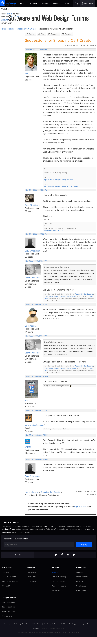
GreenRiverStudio (32, 205)
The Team (6, 572)
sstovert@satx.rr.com (34, 425)
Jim (26, 74)
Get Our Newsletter (10, 581)
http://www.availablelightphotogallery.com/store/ (61, 186)
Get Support (65, 624)
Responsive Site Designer (84, 294)
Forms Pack (31, 577)
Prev (69, 45)
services (22, 529)
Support (56, 3)
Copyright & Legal (78, 624)
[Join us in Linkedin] (74, 554)
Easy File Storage (59, 581)
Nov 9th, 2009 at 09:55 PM (36, 234)
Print (42, 34)
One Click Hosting (59, 577)
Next (92, 45)
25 (84, 45)
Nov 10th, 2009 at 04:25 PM (37, 459)
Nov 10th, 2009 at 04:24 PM (37, 435)
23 (77, 45)
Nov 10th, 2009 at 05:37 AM (37, 376)
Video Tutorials (82, 577)
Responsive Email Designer (53, 296)
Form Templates (8, 611)
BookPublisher (31, 326)
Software (33, 3)
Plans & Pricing (57, 590)
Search (31, 34)
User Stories (81, 590)
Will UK (28, 447)
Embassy (79, 581)
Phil (26, 400)
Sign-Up (84, 545)
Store (67, 3)
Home (3, 29)
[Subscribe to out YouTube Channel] (68, 554)
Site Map (36, 628)
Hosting (45, 3)
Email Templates (8, 607)
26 (87, 45)
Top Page (7, 624)
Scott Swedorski (32, 278)
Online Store (36, 624)
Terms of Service (69, 632)
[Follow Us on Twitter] (56, 554)
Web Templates (8, 602)
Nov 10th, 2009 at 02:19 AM (37, 261)
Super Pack (31, 581)
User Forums (81, 586)
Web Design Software (51, 624)
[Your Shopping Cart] (76, 3)
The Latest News (9, 577)
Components (7, 616)
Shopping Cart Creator (26, 29)
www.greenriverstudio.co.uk (53, 230)
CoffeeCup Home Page (22, 624)
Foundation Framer (70, 296)
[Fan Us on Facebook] (62, 554)
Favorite (67, 34)
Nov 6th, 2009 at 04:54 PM (36, 190)
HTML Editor (48, 526)
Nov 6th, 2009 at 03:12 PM (36, 50)
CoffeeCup (7, 567)
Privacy (90, 624)
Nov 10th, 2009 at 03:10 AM (37, 336)
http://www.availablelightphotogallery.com (58, 180)
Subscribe (54, 34)
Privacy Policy (56, 632)
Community (81, 567)
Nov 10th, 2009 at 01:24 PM (37, 411)
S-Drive (55, 572)
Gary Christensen (32, 251)
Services (55, 567)
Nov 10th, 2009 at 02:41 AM (37, 304)
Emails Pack (31, 572)
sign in (10, 14)
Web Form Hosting (59, 586)
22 (74, 45)
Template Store (9, 597)
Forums (11, 29)
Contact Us (6, 586)
